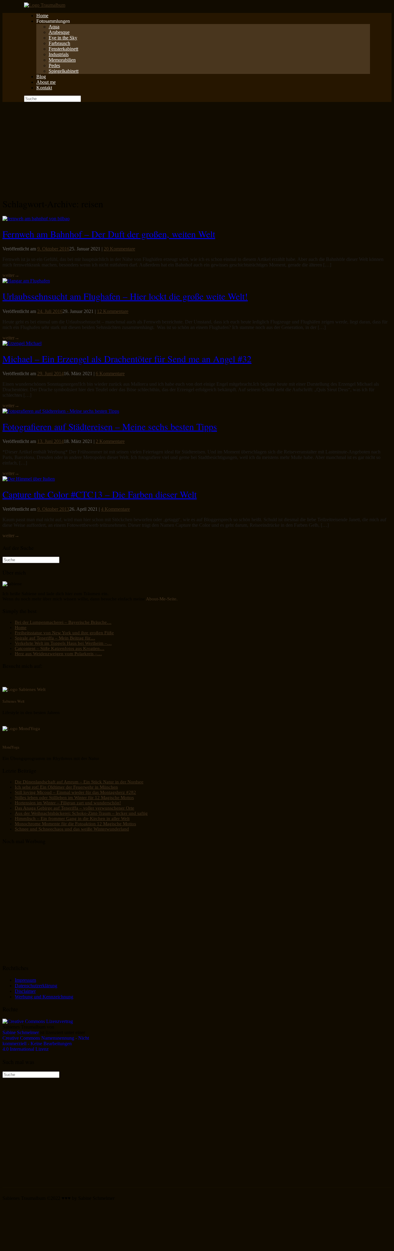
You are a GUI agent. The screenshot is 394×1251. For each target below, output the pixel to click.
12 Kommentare (112, 311)
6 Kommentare (110, 373)
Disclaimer (25, 991)
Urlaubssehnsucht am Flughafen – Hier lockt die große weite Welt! (125, 296)
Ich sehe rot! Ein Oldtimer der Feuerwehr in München (66, 787)
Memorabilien (62, 60)
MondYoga (10, 747)
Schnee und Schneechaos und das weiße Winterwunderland (72, 829)
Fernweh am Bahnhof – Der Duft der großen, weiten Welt (108, 234)
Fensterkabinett (63, 48)
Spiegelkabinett (63, 71)
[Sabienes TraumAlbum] (44, 5)
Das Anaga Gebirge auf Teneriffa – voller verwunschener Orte (74, 808)
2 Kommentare (110, 441)
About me (46, 82)
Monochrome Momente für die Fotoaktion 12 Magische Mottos (75, 823)
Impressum (25, 980)
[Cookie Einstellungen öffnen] (48, 1245)
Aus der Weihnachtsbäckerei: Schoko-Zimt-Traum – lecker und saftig (81, 813)
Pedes (54, 65)
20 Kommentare (119, 248)
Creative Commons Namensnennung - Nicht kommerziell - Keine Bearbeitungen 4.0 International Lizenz (45, 1043)
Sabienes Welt (13, 701)
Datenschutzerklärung (36, 985)
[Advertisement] (197, 148)
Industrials (59, 54)
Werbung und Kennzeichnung (44, 996)
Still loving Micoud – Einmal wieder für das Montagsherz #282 (75, 792)
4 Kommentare (115, 509)
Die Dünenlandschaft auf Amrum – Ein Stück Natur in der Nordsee (79, 781)
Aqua (54, 26)
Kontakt (44, 87)
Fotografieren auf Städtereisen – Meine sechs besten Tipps (109, 426)
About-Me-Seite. (162, 598)
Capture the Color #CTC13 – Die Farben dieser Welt (99, 494)
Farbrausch (59, 43)
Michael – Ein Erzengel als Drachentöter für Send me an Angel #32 (126, 358)
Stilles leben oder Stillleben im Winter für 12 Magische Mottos (74, 797)
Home (42, 15)
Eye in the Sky (63, 37)
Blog (41, 76)
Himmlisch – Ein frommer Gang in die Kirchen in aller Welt (72, 818)
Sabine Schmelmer (20, 1032)
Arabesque (59, 32)
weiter (10, 275)
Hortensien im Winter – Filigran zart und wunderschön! (68, 802)
